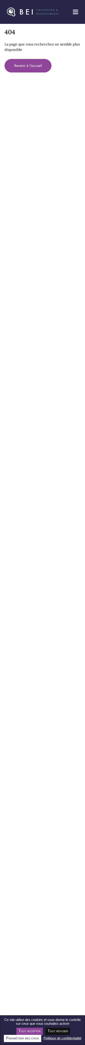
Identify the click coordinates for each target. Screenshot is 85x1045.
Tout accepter (30, 1031)
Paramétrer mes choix (22, 1038)
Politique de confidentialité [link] (62, 1038)
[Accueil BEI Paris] (32, 11)
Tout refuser (58, 1031)
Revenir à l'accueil (28, 65)
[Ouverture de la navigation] (75, 12)
